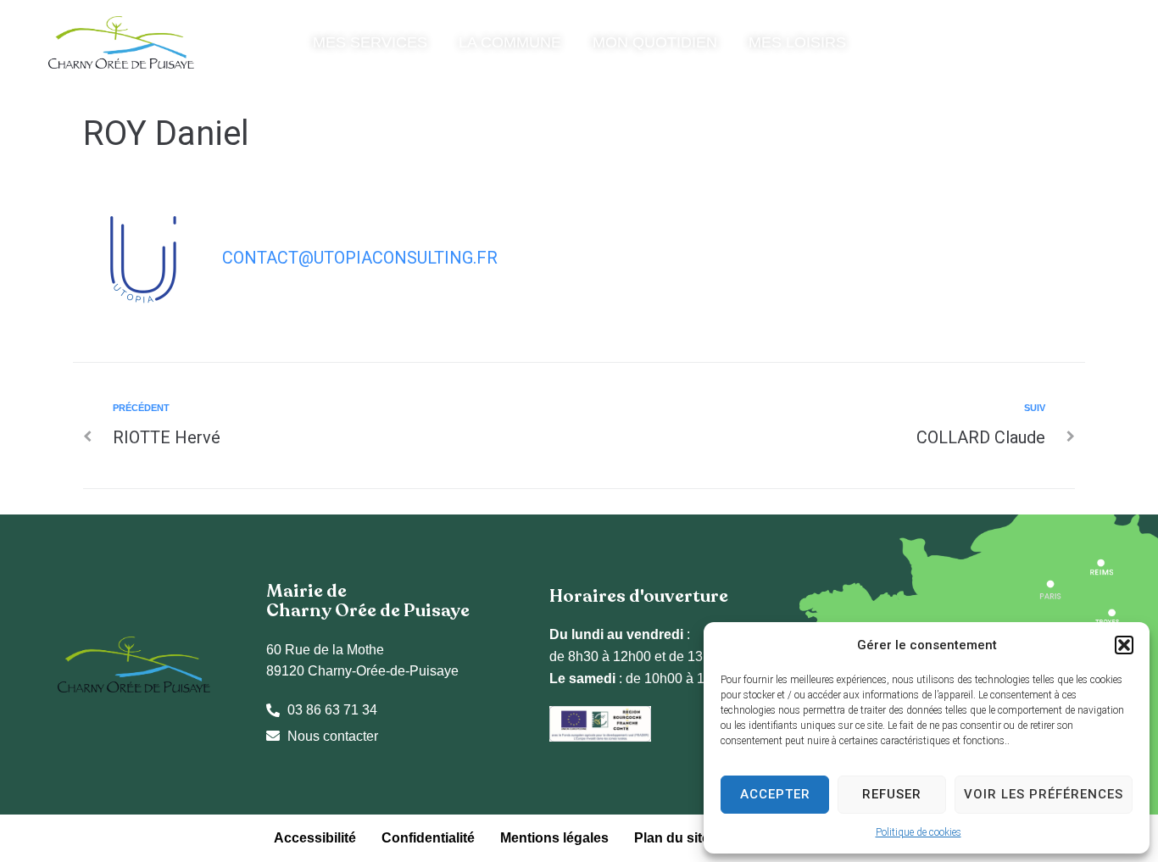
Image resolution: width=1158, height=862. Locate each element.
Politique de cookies (918, 832)
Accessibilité (315, 838)
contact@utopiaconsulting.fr (360, 257)
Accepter (775, 794)
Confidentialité (428, 838)
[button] (1124, 645)
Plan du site (672, 838)
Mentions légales (554, 838)
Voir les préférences (1043, 794)
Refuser (891, 794)
